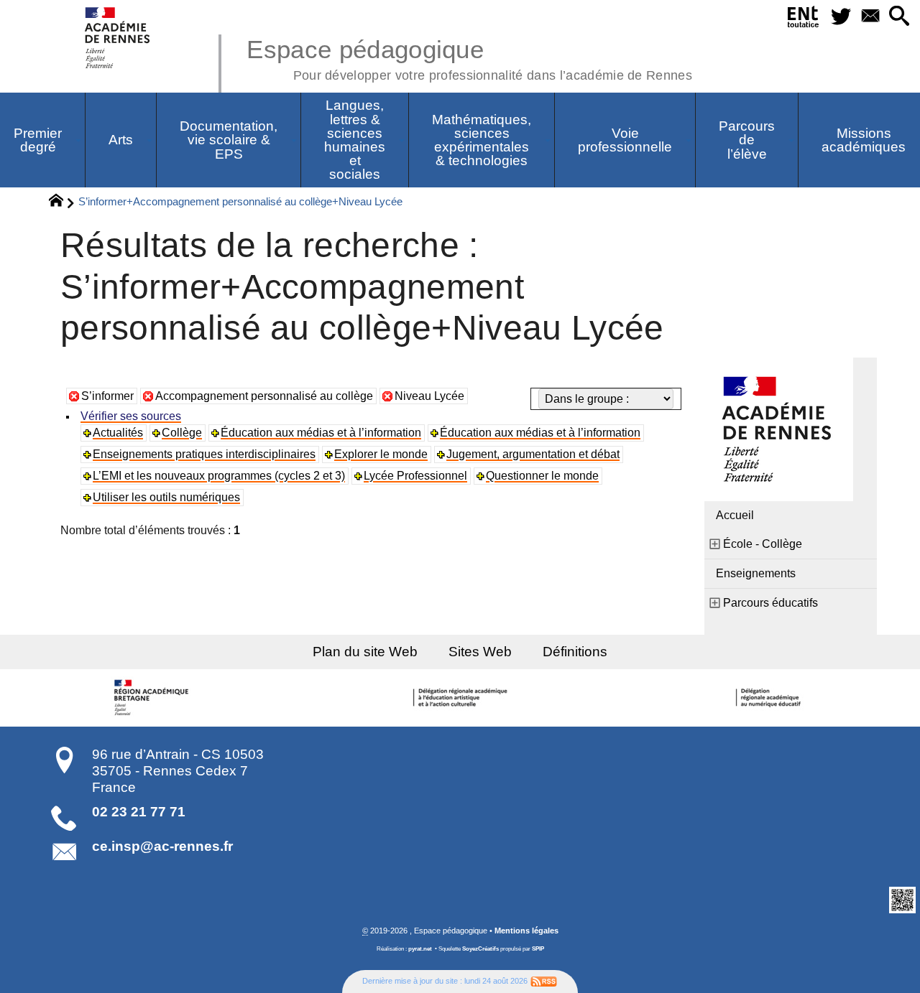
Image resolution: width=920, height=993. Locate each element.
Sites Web (480, 651)
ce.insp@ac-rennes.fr (162, 846)
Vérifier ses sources (130, 416)
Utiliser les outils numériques (166, 497)
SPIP (538, 949)
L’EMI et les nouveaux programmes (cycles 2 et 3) (219, 476)
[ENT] (803, 19)
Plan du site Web (365, 651)
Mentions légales (526, 930)
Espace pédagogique (469, 57)
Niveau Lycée (429, 396)
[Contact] (870, 17)
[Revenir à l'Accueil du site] (62, 202)
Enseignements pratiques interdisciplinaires (204, 454)
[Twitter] (840, 17)
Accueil (735, 515)
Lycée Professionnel (415, 476)
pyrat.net (420, 949)
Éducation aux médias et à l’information (321, 432)
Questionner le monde (542, 476)
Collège (182, 432)
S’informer (107, 396)
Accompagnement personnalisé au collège (264, 396)
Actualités (118, 432)
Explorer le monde (381, 454)
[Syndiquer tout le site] (544, 980)
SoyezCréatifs (480, 949)
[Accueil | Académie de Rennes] (153, 698)
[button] (899, 17)
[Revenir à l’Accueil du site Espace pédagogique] (118, 37)
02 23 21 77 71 (138, 811)
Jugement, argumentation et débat (533, 454)
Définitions (575, 651)
